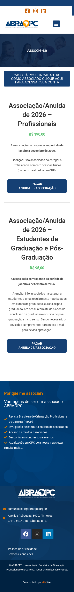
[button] (56, 23)
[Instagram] (37, 534)
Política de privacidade (22, 549)
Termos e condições (20, 554)
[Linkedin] (48, 534)
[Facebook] (26, 534)
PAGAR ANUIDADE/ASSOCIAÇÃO (37, 186)
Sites (47, 582)
